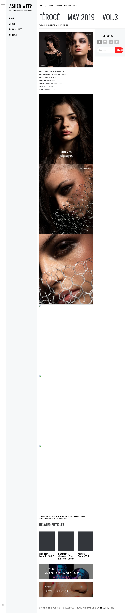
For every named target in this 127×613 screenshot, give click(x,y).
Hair (56, 519)
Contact (13, 34)
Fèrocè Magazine (46, 519)
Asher (65, 25)
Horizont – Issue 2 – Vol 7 (46, 555)
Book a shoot (15, 29)
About (12, 23)
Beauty (71, 516)
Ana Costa (62, 516)
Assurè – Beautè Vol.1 (84, 555)
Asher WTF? (20, 6)
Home (11, 18)
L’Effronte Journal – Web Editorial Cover (66, 556)
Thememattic (107, 608)
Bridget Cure (79, 516)
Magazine (63, 519)
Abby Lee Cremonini (49, 516)
